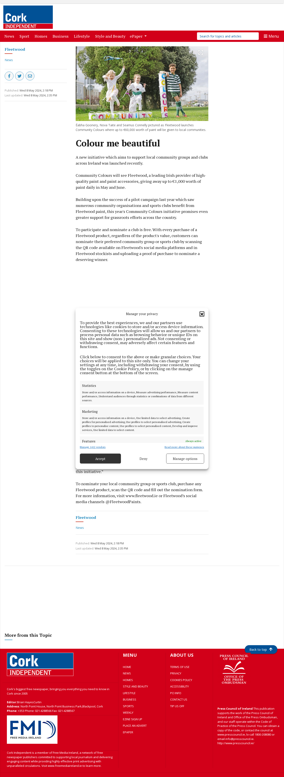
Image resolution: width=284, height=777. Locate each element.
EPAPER (128, 732)
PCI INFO (175, 693)
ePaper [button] (136, 36)
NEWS (127, 673)
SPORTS (128, 706)
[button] (202, 314)
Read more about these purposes (184, 447)
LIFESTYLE (129, 693)
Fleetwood (15, 49)
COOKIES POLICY (181, 680)
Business (61, 36)
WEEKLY (128, 713)
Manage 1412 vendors (93, 447)
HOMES (128, 680)
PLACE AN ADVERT (135, 726)
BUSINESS (129, 699)
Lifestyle (83, 36)
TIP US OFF (177, 706)
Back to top (258, 649)
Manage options (185, 458)
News (10, 36)
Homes (42, 36)
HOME (127, 667)
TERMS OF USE (179, 667)
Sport (25, 36)
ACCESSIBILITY (179, 686)
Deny (144, 458)
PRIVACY (175, 673)
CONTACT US (178, 699)
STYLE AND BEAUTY (135, 686)
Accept (100, 458)
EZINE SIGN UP (132, 719)
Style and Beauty (111, 36)
